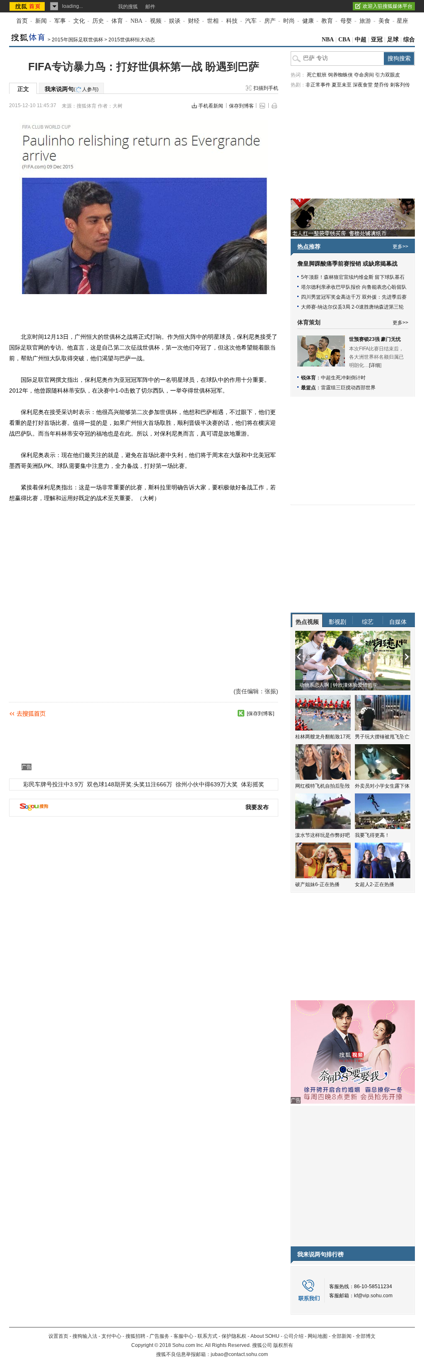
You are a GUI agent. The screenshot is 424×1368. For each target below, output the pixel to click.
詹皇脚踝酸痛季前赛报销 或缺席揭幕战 (347, 264)
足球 (393, 39)
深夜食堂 (363, 85)
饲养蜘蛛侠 (340, 75)
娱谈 (175, 21)
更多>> (400, 246)
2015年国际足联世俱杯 (77, 40)
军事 (60, 21)
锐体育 (308, 378)
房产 (270, 21)
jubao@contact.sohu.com (239, 1354)
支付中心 (111, 1336)
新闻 (41, 21)
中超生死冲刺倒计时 (343, 378)
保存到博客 (241, 106)
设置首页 (58, 1336)
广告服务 (159, 1336)
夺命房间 (364, 75)
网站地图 (318, 1336)
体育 (117, 21)
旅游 (365, 21)
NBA (136, 21)
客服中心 (183, 1336)
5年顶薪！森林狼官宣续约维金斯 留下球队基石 (353, 277)
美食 (384, 21)
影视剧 (337, 621)
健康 (308, 21)
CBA (344, 39)
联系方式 (207, 1336)
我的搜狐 (128, 7)
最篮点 (308, 388)
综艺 (367, 621)
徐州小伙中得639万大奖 (207, 784)
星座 (402, 21)
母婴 (346, 21)
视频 (155, 21)
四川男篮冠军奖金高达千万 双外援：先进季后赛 (354, 297)
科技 (232, 21)
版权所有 (283, 1345)
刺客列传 (400, 85)
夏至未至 (342, 85)
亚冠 (377, 39)
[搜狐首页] (28, 6)
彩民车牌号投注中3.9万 (53, 784)
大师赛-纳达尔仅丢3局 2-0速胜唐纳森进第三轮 (352, 307)
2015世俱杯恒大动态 (131, 40)
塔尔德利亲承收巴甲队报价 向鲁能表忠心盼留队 (354, 287)
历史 (98, 21)
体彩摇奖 (252, 784)
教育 (327, 21)
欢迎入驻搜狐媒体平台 (387, 6)
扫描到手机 (265, 88)
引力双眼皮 (387, 75)
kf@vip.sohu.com (373, 1296)
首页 (22, 21)
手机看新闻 (210, 106)
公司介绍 (294, 1336)
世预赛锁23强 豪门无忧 (375, 339)
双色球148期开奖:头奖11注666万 (129, 784)
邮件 (150, 7)
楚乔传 (381, 85)
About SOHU (265, 1336)
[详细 (374, 365)
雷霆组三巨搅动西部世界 (348, 388)
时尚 (289, 21)
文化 (79, 21)
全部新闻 (342, 1336)
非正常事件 (318, 85)
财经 (194, 21)
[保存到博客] (260, 713)
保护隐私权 (234, 1336)
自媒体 (398, 621)
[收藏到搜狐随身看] (241, 713)
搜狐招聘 (135, 1336)
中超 (360, 39)
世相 (213, 21)
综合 (409, 39)
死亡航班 (317, 75)
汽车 (251, 21)
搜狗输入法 (84, 1336)
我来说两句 (72, 89)
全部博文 (366, 1336)
